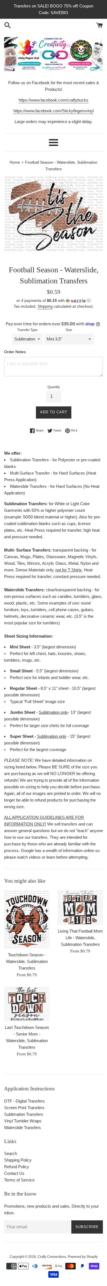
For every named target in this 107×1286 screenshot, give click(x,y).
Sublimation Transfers (23, 1114)
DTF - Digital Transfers (24, 1101)
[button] (53, 300)
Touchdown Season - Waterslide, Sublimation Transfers (27, 961)
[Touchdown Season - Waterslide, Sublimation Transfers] (26, 919)
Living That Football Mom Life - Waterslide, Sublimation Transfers (80, 938)
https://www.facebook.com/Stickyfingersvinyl (53, 110)
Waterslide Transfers (22, 1127)
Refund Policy (16, 1166)
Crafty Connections (52, 1257)
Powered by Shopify (83, 1257)
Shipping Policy (18, 1160)
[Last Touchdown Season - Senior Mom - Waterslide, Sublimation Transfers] (26, 1003)
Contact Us (14, 1173)
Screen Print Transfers (24, 1107)
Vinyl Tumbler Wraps (22, 1121)
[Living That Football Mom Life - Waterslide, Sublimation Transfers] (80, 907)
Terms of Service (19, 1180)
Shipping (45, 306)
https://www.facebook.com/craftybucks (53, 100)
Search (10, 1153)
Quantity (53, 387)
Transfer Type (27, 330)
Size (69, 330)
